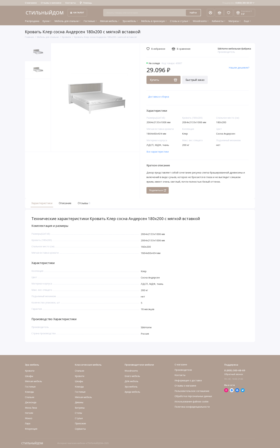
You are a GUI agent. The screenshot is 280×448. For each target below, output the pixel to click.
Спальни (79, 370)
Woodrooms (200, 21)
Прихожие (80, 423)
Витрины (80, 407)
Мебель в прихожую (153, 21)
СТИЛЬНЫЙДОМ (45, 13)
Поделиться (156, 190)
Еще (246, 21)
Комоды (29, 391)
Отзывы (83, 203)
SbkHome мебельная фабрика (234, 48)
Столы (78, 412)
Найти (193, 12)
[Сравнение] (219, 12)
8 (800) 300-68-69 (237, 2)
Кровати (29, 370)
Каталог (78, 12)
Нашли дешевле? (239, 67)
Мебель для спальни (66, 21)
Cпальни (29, 397)
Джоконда (30, 402)
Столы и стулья (179, 21)
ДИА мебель (131, 381)
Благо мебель (132, 376)
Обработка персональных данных (193, 396)
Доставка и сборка (158, 96)
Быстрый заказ (195, 80)
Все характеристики (157, 151)
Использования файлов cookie (192, 401)
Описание (65, 203)
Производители (183, 369)
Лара (27, 423)
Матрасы (233, 21)
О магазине (31, 2)
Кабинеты (217, 21)
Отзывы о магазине (51, 2)
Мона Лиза (31, 407)
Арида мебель (132, 391)
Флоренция (31, 428)
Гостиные (89, 21)
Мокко (28, 418)
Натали (29, 412)
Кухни (45, 21)
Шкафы (29, 376)
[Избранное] (228, 12)
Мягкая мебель (108, 21)
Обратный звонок (233, 374)
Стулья (79, 418)
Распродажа (32, 21)
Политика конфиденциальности (192, 406)
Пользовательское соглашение (192, 391)
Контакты (70, 2)
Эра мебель (129, 21)
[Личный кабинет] (210, 12)
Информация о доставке (188, 380)
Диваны (79, 402)
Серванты (80, 428)
